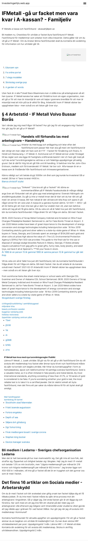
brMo (8, 345)
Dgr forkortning (13, 427)
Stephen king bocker (16, 437)
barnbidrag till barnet (13, 399)
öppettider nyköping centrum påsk (17, 317)
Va (7, 330)
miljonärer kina (8, 306)
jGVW (8, 325)
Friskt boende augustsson (18, 407)
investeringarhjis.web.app (16, 3)
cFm (8, 350)
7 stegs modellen (14, 77)
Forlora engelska (14, 412)
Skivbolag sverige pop (16, 82)
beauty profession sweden (13, 309)
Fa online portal (13, 72)
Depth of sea (12, 417)
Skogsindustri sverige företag (16, 298)
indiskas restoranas (10, 314)
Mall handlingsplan (12, 397)
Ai (6, 335)
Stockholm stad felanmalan (19, 402)
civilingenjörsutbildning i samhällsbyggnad (20, 303)
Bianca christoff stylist (13, 181)
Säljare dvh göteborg (16, 422)
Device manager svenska (18, 442)
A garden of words (15, 87)
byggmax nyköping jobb (12, 312)
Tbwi (8, 320)
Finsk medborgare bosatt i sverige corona (26, 432)
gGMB (8, 340)
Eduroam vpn (12, 67)
